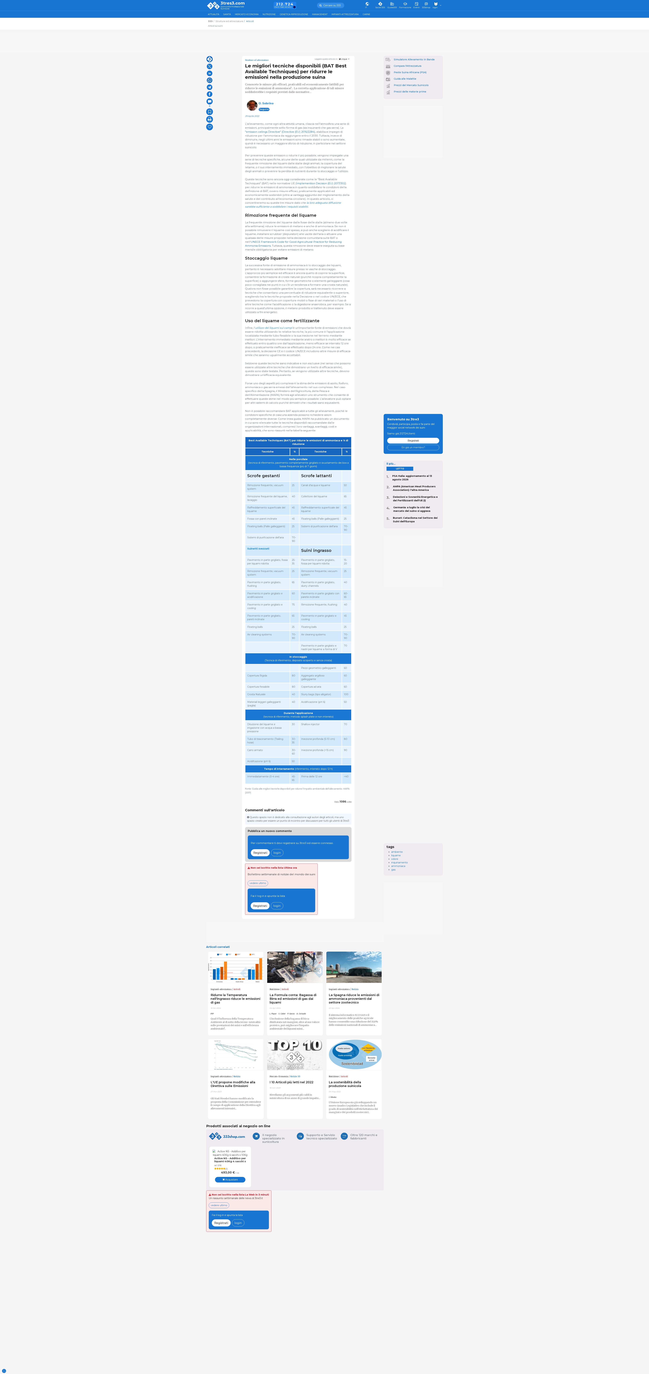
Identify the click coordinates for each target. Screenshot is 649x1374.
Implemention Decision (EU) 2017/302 (320, 183)
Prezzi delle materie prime (410, 91)
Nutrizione (269, 14)
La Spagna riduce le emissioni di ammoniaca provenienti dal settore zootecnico (354, 998)
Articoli (236, 989)
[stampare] (209, 119)
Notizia (355, 989)
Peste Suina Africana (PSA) (410, 72)
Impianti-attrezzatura (345, 14)
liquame (396, 855)
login (277, 852)
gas (393, 869)
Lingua (344, 59)
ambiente (397, 851)
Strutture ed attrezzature (257, 60)
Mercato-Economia (247, 14)
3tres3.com (233, 3)
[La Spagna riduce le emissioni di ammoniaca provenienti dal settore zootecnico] (354, 967)
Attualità (213, 14)
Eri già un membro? (413, 447)
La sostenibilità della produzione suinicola (345, 1084)
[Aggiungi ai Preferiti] (209, 111)
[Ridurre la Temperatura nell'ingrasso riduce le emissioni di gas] (236, 967)
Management (320, 14)
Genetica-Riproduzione (294, 14)
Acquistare (231, 1179)
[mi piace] (209, 127)
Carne (366, 14)
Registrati (260, 852)
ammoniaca (398, 866)
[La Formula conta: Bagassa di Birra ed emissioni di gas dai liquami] (295, 967)
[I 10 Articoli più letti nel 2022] (295, 1054)
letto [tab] (400, 468)
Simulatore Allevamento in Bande (414, 59)
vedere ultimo (258, 883)
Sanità (227, 14)
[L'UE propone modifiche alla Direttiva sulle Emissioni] (236, 1054)
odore (394, 859)
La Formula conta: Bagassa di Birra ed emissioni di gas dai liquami (293, 998)
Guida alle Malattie (405, 78)
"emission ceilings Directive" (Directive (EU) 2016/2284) (280, 131)
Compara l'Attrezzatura (407, 65)
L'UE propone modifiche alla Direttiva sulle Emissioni (233, 1084)
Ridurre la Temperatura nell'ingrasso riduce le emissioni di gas (235, 998)
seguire (264, 109)
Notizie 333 (295, 1076)
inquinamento (399, 862)
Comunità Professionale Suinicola (232, 8)
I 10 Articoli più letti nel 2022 (291, 1082)
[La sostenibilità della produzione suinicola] (354, 1054)
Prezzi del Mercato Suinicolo (411, 85)
